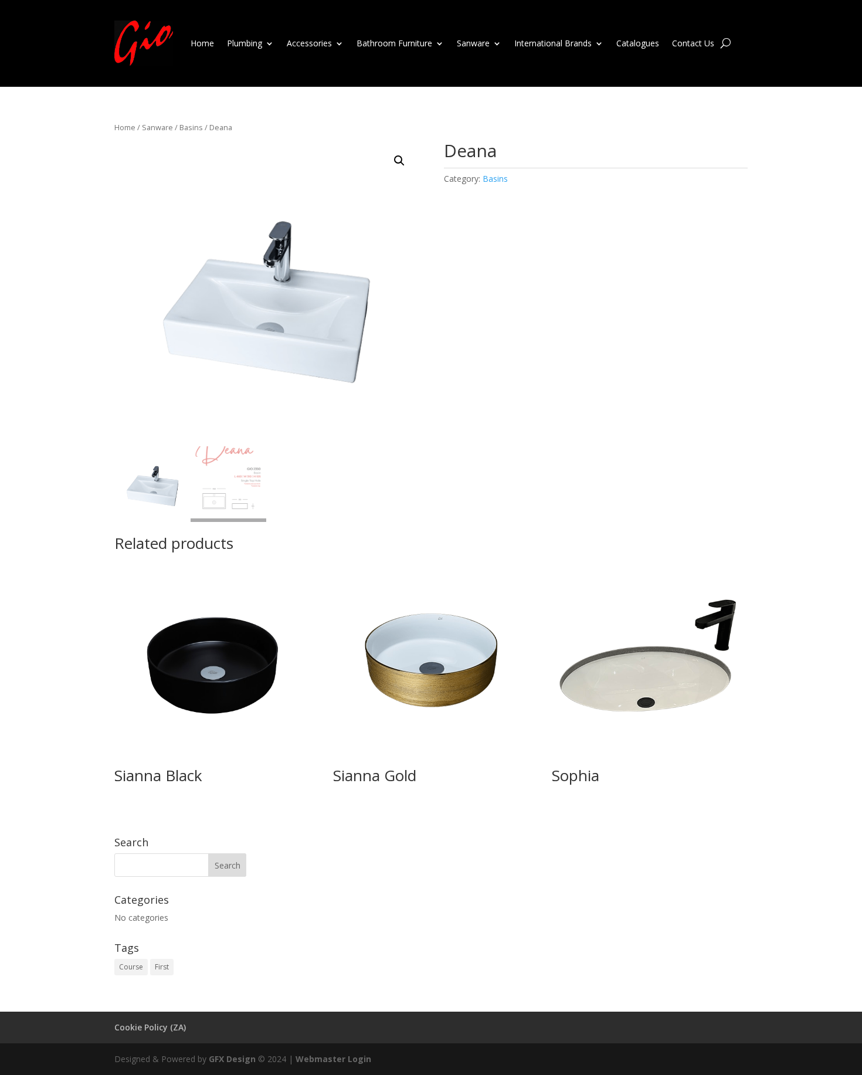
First (162, 967)
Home (202, 43)
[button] (399, 160)
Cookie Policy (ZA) (150, 1027)
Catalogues (637, 43)
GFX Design (232, 1058)
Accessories (309, 43)
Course (131, 967)
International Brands (553, 43)
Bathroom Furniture (394, 43)
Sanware (473, 43)
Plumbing (244, 43)
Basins (191, 127)
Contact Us (693, 43)
